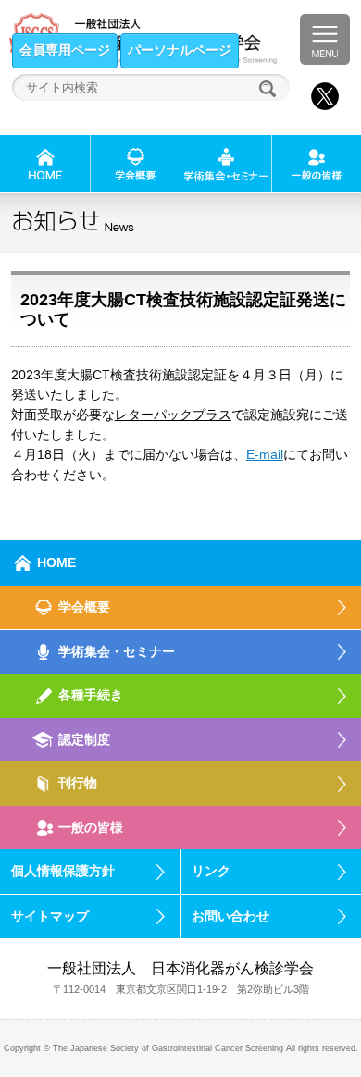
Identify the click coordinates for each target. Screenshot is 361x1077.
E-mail (264, 454)
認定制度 (84, 739)
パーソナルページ (179, 50)
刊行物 (77, 782)
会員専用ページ (64, 50)
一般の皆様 (90, 827)
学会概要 (84, 607)
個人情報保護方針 (63, 870)
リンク (211, 870)
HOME (56, 562)
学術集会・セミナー (116, 651)
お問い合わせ (230, 916)
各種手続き (90, 694)
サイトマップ (50, 916)
